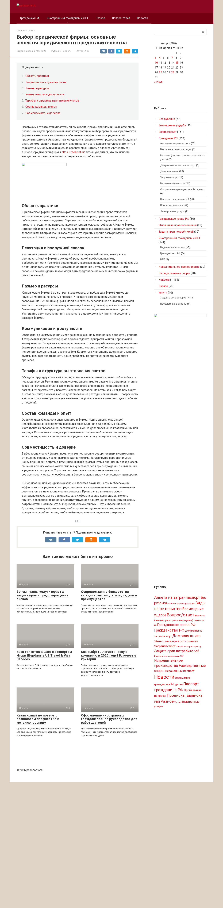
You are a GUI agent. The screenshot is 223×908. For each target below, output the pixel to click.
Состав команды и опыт (41, 106)
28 (172, 72)
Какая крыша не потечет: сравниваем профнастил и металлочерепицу (38, 719)
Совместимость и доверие (42, 113)
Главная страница (26, 30)
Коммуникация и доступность (44, 94)
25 (160, 72)
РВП (162, 259)
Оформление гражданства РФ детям (182, 189)
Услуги (163, 292)
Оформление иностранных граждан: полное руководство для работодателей (109, 719)
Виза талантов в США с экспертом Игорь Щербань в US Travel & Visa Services (44, 655)
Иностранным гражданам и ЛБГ (68, 18)
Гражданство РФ (170, 253)
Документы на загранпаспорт (177, 165)
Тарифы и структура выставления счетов (52, 100)
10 (156, 62)
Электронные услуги (172, 211)
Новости (142, 18)
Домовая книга (169, 171)
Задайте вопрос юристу (174, 297)
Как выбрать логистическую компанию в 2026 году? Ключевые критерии (108, 655)
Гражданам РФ (30, 18)
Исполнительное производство (179, 266)
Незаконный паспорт (172, 183)
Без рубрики (167, 119)
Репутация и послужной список (45, 82)
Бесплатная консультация (175, 149)
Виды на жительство (172, 247)
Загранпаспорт (169, 177)
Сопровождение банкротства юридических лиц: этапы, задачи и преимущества (109, 595)
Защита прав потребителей (176, 231)
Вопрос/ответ (121, 18)
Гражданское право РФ (174, 218)
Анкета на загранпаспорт (175, 143)
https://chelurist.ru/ (73, 152)
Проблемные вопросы (173, 303)
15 (177, 62)
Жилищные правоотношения (178, 225)
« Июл (158, 82)
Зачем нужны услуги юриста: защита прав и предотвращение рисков (42, 595)
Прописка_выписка (171, 205)
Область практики (37, 76)
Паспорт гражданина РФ (174, 199)
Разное (100, 18)
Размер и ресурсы (37, 88)
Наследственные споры (174, 273)
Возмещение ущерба (172, 125)
